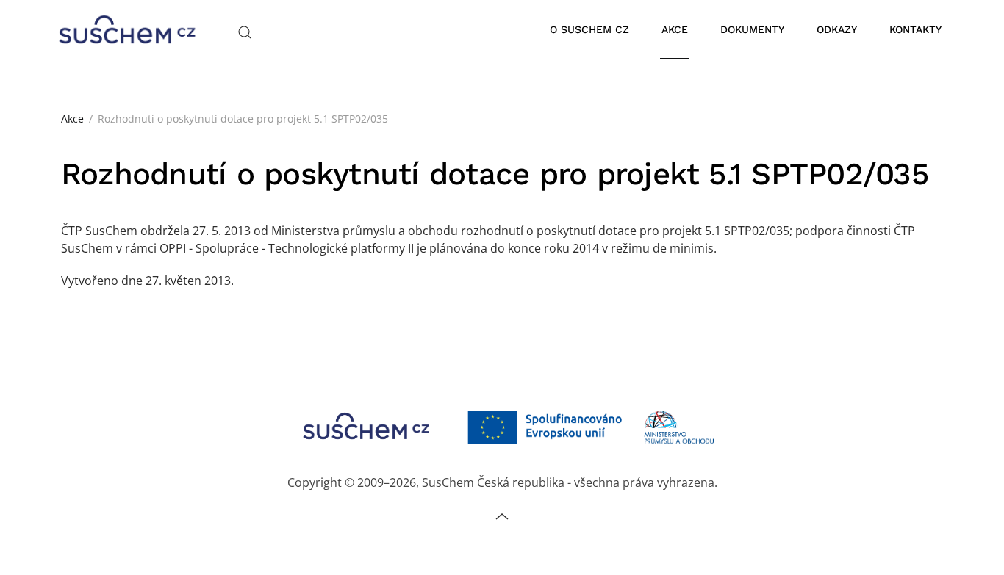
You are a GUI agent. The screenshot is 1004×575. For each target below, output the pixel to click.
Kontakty (915, 29)
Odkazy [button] (837, 29)
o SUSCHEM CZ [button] (589, 29)
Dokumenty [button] (752, 29)
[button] (244, 32)
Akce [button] (674, 29)
